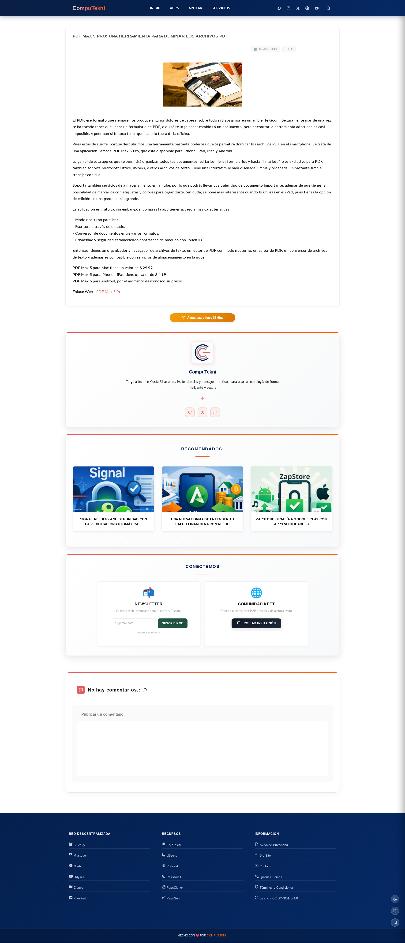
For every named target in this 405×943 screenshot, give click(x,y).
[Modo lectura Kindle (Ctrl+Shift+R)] (395, 911)
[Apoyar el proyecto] (190, 412)
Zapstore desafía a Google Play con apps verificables (291, 521)
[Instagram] (288, 8)
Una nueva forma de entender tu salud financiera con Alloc (202, 521)
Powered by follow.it (148, 633)
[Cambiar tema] (395, 899)
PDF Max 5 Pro (109, 292)
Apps (174, 8)
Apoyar (195, 8)
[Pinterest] (307, 8)
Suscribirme (172, 623)
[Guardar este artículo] (395, 922)
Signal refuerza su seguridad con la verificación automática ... (113, 521)
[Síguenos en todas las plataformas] (215, 412)
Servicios (221, 8)
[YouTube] (316, 8)
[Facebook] (279, 8)
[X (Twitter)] (298, 8)
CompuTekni (216, 935)
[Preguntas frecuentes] (202, 412)
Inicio (155, 8)
